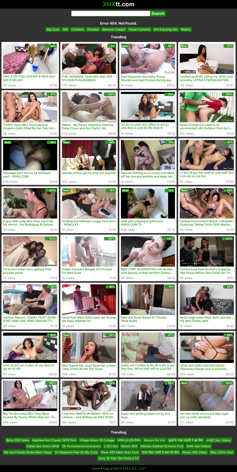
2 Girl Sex (111, 446)
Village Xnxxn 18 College (97, 440)
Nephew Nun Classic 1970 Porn (54, 440)
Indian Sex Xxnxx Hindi (43, 446)
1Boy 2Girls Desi (221, 452)
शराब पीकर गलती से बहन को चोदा (160, 452)
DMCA (117, 468)
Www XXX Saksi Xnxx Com (120, 452)
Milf (65, 29)
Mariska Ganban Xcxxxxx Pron (162, 446)
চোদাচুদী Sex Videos (218, 440)
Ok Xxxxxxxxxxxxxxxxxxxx (81, 446)
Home (95, 468)
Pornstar (93, 29)
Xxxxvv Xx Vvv (154, 440)
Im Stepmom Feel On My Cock (76, 452)
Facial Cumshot (139, 29)
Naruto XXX (129, 446)
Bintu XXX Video (17, 440)
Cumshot (77, 29)
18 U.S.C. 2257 (135, 468)
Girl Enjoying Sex (166, 29)
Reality (186, 29)
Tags (106, 468)
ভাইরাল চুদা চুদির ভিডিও (129, 440)
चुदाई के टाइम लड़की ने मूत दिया (185, 440)
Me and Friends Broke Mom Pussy (28, 452)
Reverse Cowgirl (113, 29)
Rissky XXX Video (194, 452)
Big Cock (53, 29)
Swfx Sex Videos (198, 446)
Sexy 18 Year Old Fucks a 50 (118, 458)
